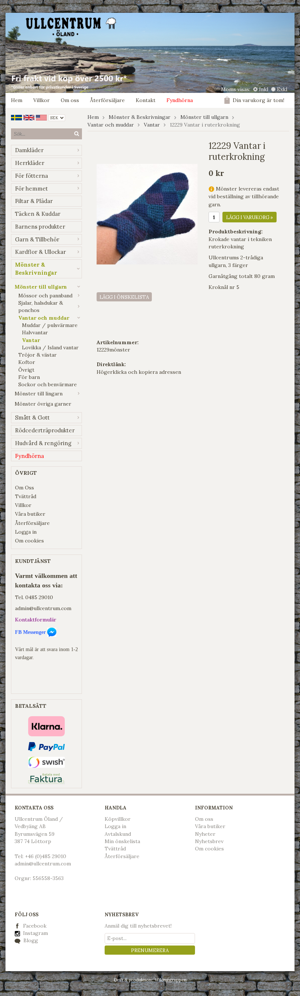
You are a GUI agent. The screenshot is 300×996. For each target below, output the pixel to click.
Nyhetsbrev (209, 841)
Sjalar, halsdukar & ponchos (40, 306)
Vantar (31, 340)
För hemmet (31, 188)
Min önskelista (122, 841)
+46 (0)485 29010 (45, 856)
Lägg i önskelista (124, 297)
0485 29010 (39, 597)
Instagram (35, 933)
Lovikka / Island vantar (50, 347)
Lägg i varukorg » (249, 217)
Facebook (34, 925)
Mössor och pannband (45, 295)
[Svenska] (16, 117)
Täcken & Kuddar (37, 213)
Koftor (26, 362)
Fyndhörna (179, 100)
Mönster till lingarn (39, 393)
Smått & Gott (32, 417)
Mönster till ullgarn (41, 286)
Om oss (70, 100)
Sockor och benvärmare (47, 384)
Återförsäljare (107, 100)
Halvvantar (35, 332)
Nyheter (205, 834)
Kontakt (145, 100)
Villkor (41, 100)
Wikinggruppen (171, 979)
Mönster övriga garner (43, 404)
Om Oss (24, 487)
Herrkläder (29, 162)
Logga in (26, 532)
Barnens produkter (40, 226)
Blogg (30, 940)
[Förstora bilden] (147, 213)
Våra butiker (30, 514)
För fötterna (31, 175)
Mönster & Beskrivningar (36, 268)
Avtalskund (118, 834)
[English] (28, 117)
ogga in (117, 826)
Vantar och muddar (43, 318)
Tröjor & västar (37, 355)
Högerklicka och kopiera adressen (139, 372)
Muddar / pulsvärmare (50, 325)
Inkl (263, 89)
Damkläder (29, 150)
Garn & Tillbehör (37, 239)
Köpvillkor (118, 819)
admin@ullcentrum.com (43, 608)
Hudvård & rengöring (43, 443)
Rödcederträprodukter (45, 430)
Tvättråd (25, 496)
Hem (16, 100)
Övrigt (26, 370)
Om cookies (29, 540)
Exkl (282, 89)
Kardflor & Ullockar (40, 251)
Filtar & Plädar (34, 201)
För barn (29, 377)
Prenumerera (150, 950)
